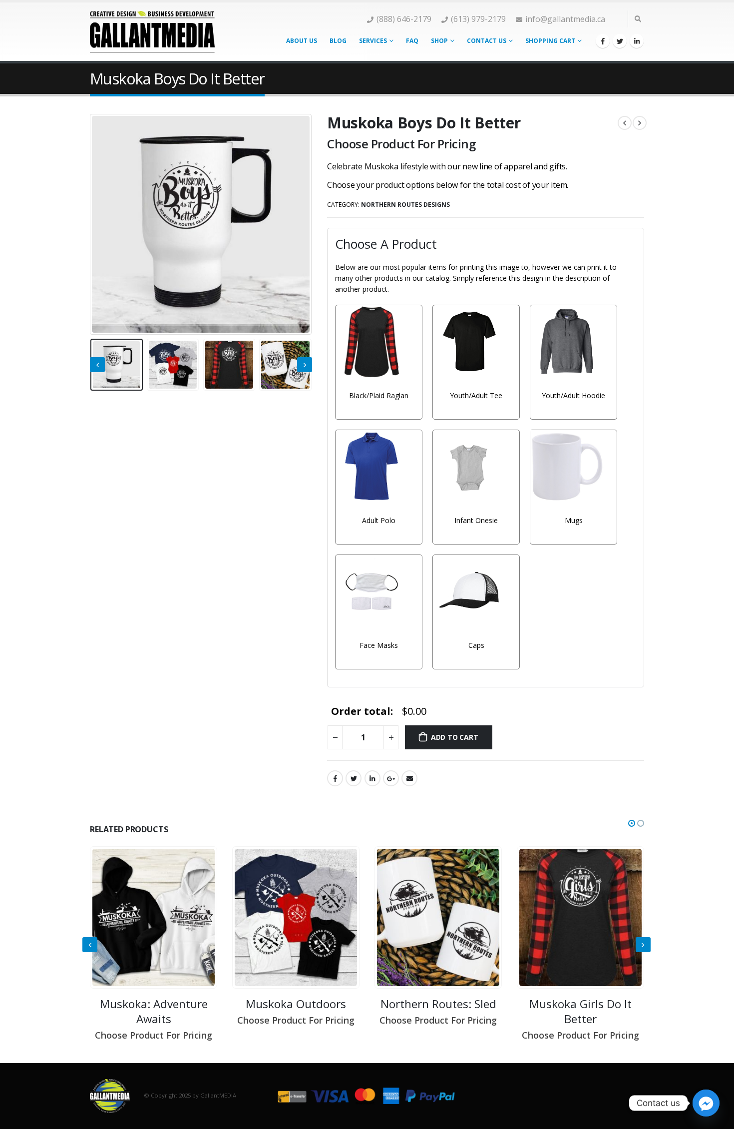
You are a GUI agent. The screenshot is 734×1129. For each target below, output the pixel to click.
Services (373, 40)
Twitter (354, 778)
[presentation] (92, 224)
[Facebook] (603, 41)
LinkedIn (372, 778)
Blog (338, 40)
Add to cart (454, 737)
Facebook (335, 778)
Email (409, 778)
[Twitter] (620, 41)
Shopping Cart (550, 40)
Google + (391, 778)
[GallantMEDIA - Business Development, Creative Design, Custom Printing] (152, 31)
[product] (153, 917)
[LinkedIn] (637, 41)
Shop (439, 40)
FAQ (412, 40)
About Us (301, 40)
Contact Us (486, 40)
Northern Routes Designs (405, 204)
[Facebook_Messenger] (706, 1103)
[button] (631, 823)
